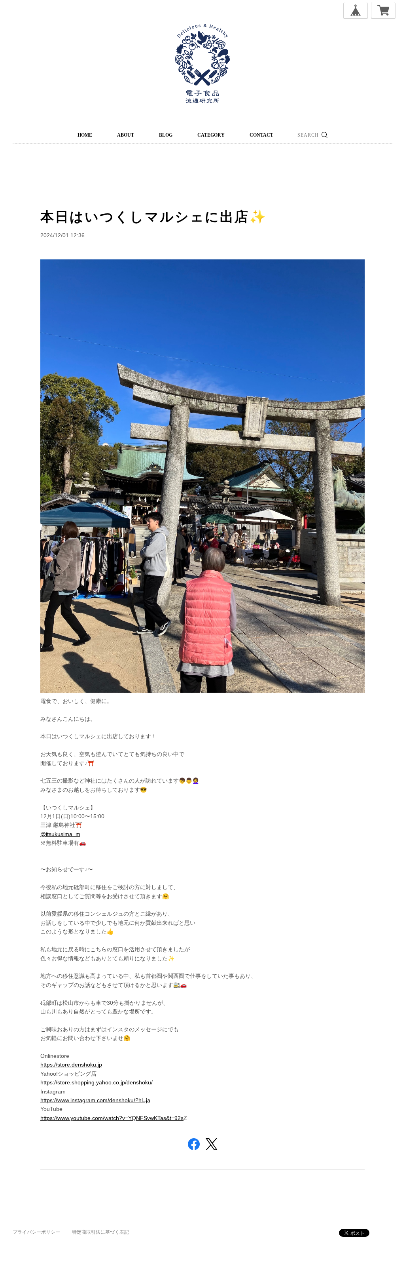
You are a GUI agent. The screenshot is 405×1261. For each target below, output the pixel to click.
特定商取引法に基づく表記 (100, 1232)
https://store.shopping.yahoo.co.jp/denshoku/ (96, 1082)
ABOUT (125, 135)
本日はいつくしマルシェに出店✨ (153, 216)
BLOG (165, 135)
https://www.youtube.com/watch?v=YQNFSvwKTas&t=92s (112, 1118)
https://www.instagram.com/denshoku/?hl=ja (95, 1100)
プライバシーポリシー (36, 1232)
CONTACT (261, 135)
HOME (85, 135)
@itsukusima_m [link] (60, 834)
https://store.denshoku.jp (71, 1064)
